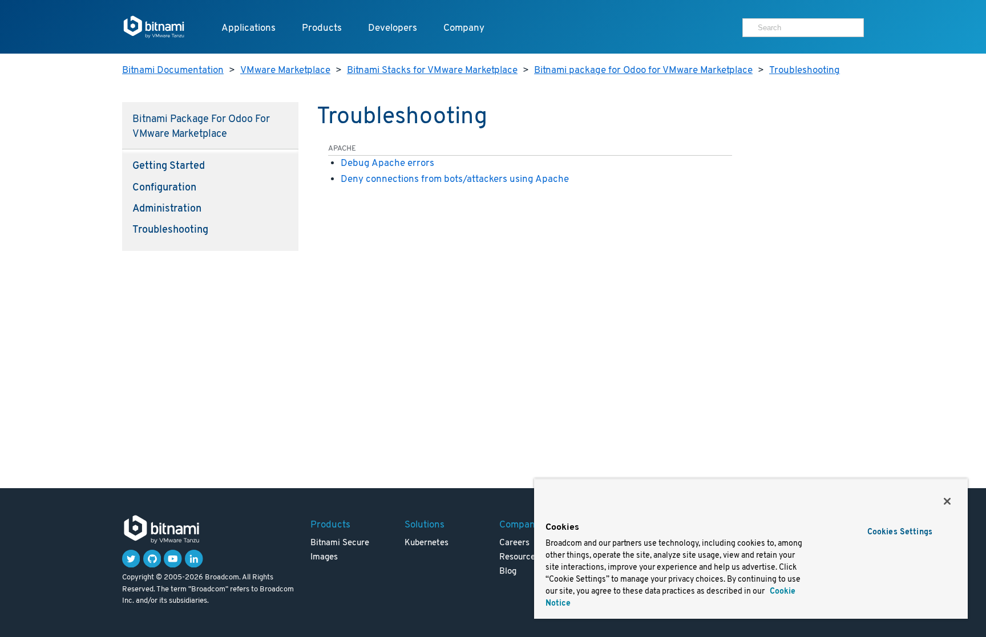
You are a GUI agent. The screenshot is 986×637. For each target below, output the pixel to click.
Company (463, 28)
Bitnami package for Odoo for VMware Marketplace (643, 70)
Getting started (168, 166)
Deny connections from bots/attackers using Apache (455, 179)
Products (322, 28)
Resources (519, 557)
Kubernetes (426, 543)
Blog (507, 571)
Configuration (164, 188)
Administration (166, 209)
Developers (392, 28)
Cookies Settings (899, 532)
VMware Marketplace (285, 70)
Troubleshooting (804, 70)
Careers (514, 543)
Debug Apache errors (387, 163)
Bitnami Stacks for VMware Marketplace (432, 70)
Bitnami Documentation (173, 70)
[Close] (947, 501)
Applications (248, 28)
